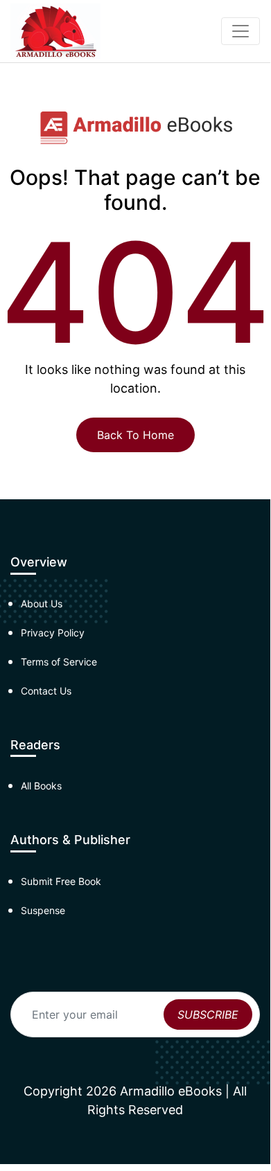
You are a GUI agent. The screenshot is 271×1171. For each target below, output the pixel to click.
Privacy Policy (53, 632)
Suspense (43, 910)
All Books (41, 786)
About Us (41, 603)
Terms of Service (59, 662)
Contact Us (46, 691)
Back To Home (135, 435)
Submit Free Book (61, 881)
